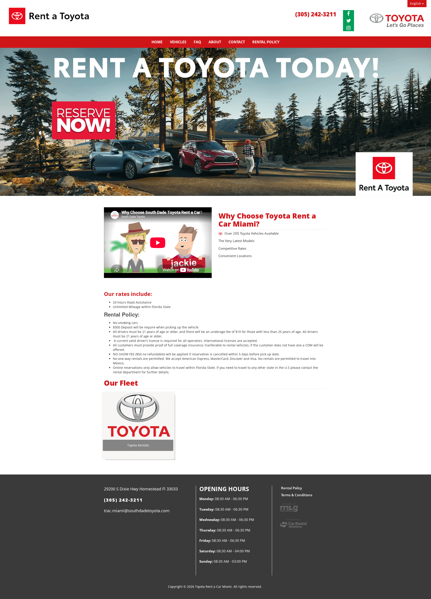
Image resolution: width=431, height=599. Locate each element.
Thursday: (207, 530)
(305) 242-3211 (315, 14)
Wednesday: (209, 519)
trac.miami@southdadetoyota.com (136, 510)
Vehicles (178, 41)
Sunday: (206, 561)
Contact (237, 41)
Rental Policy (265, 41)
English (416, 3)
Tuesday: (206, 509)
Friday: (205, 540)
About (215, 41)
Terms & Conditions (296, 495)
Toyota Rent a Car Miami (48, 19)
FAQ (197, 41)
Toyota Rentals (138, 445)
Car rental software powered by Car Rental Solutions (293, 523)
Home (157, 41)
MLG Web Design (289, 507)
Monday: (206, 498)
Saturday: (207, 551)
